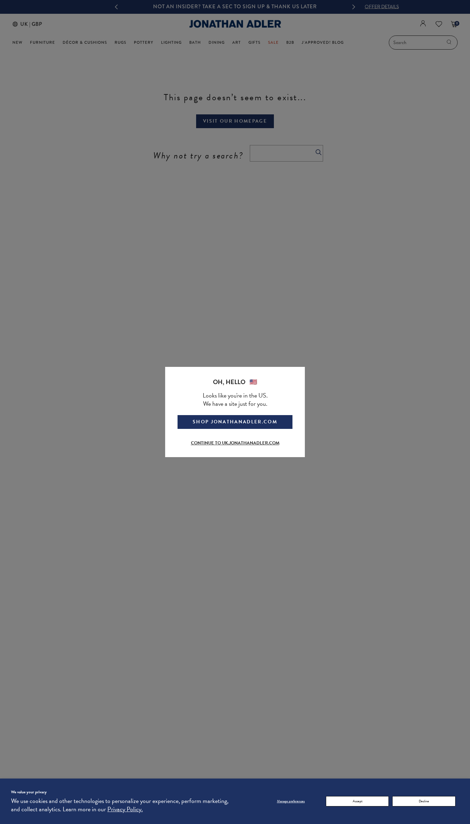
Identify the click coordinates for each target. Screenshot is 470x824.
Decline (424, 801)
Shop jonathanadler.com (235, 421)
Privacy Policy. (125, 809)
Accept (357, 801)
